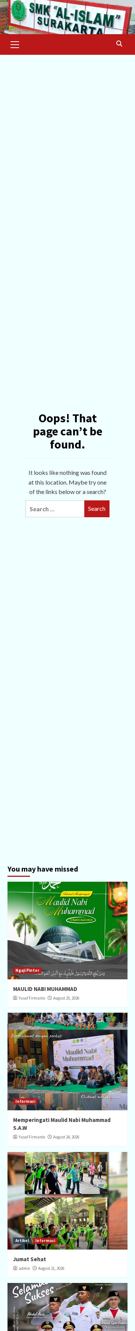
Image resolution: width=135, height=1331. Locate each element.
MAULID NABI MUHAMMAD (45, 988)
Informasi (25, 1101)
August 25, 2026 (66, 998)
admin (24, 1268)
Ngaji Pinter (27, 970)
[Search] (119, 43)
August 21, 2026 (51, 1268)
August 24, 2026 (66, 1137)
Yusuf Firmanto (32, 998)
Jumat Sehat (29, 1259)
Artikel (22, 1240)
